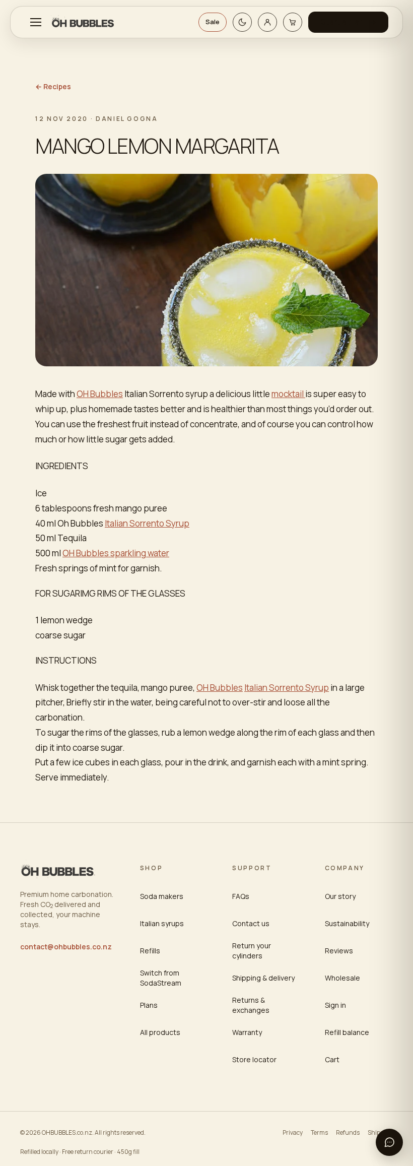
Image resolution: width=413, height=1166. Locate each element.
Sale (212, 21)
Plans (149, 1005)
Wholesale (342, 978)
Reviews (339, 950)
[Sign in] (267, 22)
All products (160, 1032)
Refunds (348, 1132)
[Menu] (36, 22)
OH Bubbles (100, 394)
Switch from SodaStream (160, 978)
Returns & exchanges (250, 1005)
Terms (319, 1132)
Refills (150, 950)
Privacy (293, 1132)
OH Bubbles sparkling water (115, 553)
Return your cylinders (251, 950)
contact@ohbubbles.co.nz (66, 946)
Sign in (335, 1005)
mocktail (288, 394)
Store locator (254, 1059)
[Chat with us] (389, 1142)
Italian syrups (162, 923)
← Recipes (53, 86)
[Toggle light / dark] (242, 22)
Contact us (250, 923)
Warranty (247, 1032)
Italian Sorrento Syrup (147, 523)
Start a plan (342, 22)
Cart (332, 1059)
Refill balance (347, 1032)
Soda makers (161, 896)
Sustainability (347, 923)
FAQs (240, 896)
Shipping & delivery (263, 978)
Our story (340, 896)
